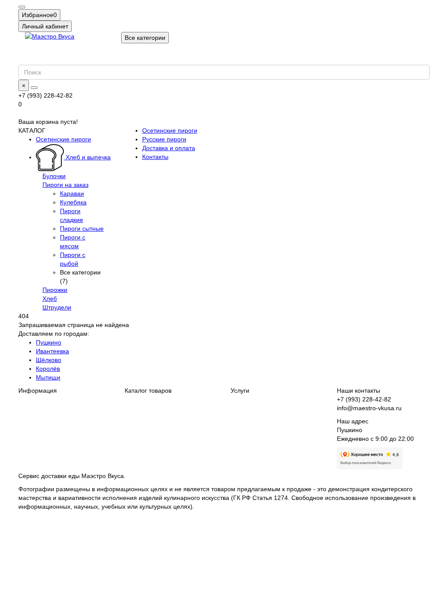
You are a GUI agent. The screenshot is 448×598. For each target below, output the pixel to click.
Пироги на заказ (65, 184)
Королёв (48, 368)
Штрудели (56, 307)
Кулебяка (73, 202)
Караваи (72, 193)
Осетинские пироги (63, 139)
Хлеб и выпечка (87, 157)
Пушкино (48, 342)
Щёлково (48, 359)
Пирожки (54, 289)
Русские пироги (164, 139)
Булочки (54, 175)
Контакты (155, 156)
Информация (37, 390)
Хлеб (49, 298)
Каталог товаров (148, 390)
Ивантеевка (52, 351)
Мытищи (48, 377)
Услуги (240, 390)
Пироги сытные (82, 228)
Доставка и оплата (168, 147)
